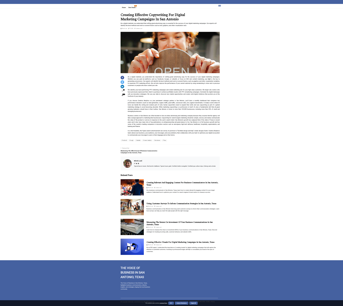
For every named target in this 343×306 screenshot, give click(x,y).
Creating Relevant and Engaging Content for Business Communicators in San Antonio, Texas (182, 183)
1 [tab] (170, 70)
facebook (124, 140)
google (131, 140)
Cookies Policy (163, 303)
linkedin (138, 140)
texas (164, 140)
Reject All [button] (193, 303)
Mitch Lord (124, 28)
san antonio (157, 140)
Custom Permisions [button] (182, 303)
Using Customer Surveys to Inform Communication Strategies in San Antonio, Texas (181, 203)
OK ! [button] (171, 303)
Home (124, 7)
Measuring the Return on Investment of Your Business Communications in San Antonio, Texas (179, 223)
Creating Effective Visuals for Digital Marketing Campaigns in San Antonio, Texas (180, 242)
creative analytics (148, 140)
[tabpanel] (170, 52)
